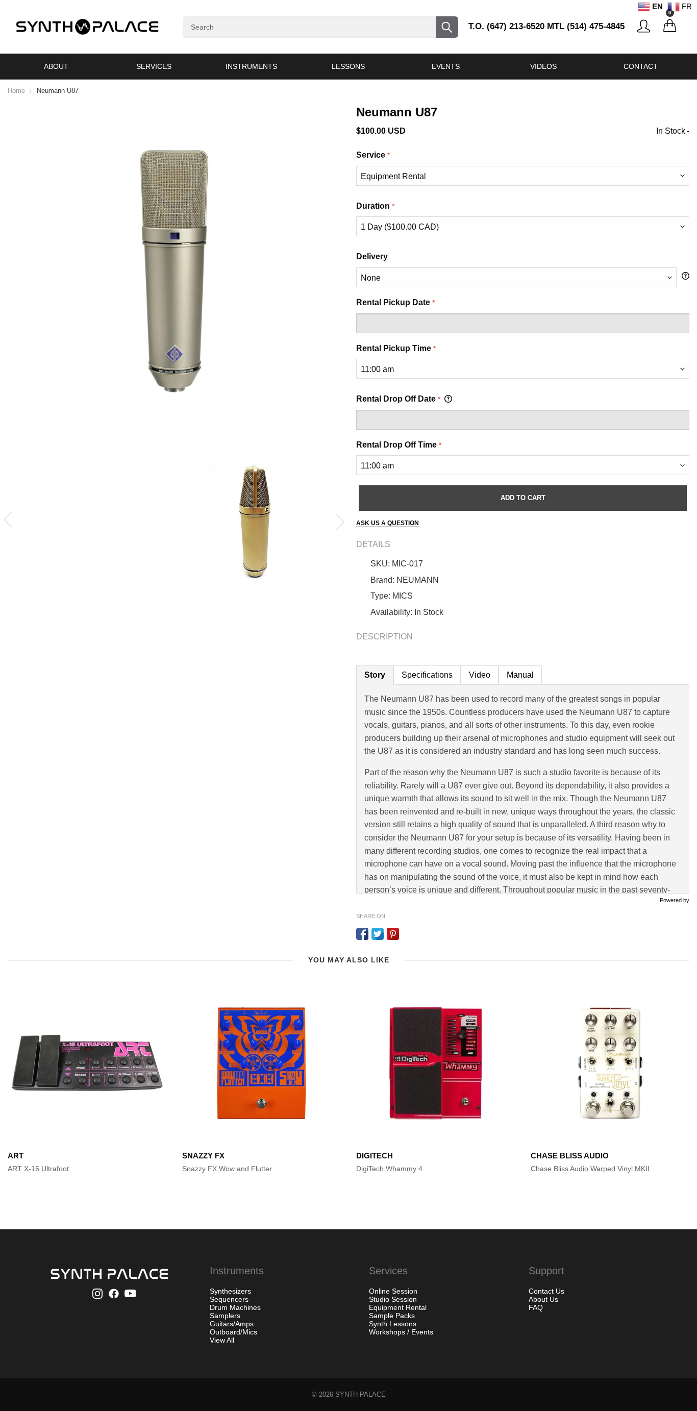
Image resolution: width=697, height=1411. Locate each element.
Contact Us (546, 1291)
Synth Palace (360, 1394)
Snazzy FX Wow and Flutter (227, 1169)
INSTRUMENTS (251, 66)
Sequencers (229, 1299)
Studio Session (393, 1299)
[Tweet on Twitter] (377, 934)
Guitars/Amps (232, 1324)
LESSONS (348, 66)
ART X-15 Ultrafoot (38, 1169)
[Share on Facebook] (362, 934)
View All (222, 1340)
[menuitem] (56, 66)
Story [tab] (374, 675)
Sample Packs (392, 1315)
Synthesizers (230, 1291)
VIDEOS (543, 66)
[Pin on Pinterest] (393, 934)
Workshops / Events (401, 1332)
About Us (543, 1299)
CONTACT (641, 66)
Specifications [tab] (427, 675)
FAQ (536, 1307)
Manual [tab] (520, 675)
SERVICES (153, 66)
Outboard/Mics (233, 1332)
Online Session (393, 1291)
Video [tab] (479, 675)
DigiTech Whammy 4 (389, 1169)
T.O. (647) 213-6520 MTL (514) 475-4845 (546, 26)
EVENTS (446, 66)
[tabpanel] (522, 789)
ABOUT (56, 66)
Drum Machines (235, 1307)
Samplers (225, 1315)
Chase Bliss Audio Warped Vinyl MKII (590, 1169)
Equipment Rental (398, 1307)
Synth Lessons (392, 1324)
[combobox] (321, 27)
